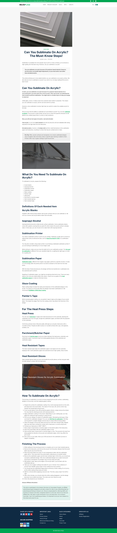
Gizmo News (46, 49)
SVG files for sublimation (56, 419)
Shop (44, 4)
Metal (60, 518)
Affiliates (81, 514)
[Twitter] (93, 1)
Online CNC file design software (40, 1)
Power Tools (62, 523)
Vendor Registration (84, 516)
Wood (60, 516)
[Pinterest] (31, 514)
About (41, 514)
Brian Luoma (44, 59)
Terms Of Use (43, 518)
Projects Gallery (52, 4)
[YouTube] (26, 514)
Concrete (61, 520)
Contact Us (43, 523)
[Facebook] (91, 1)
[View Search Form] (93, 4)
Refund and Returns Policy (47, 520)
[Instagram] (96, 1)
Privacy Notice (43, 516)
